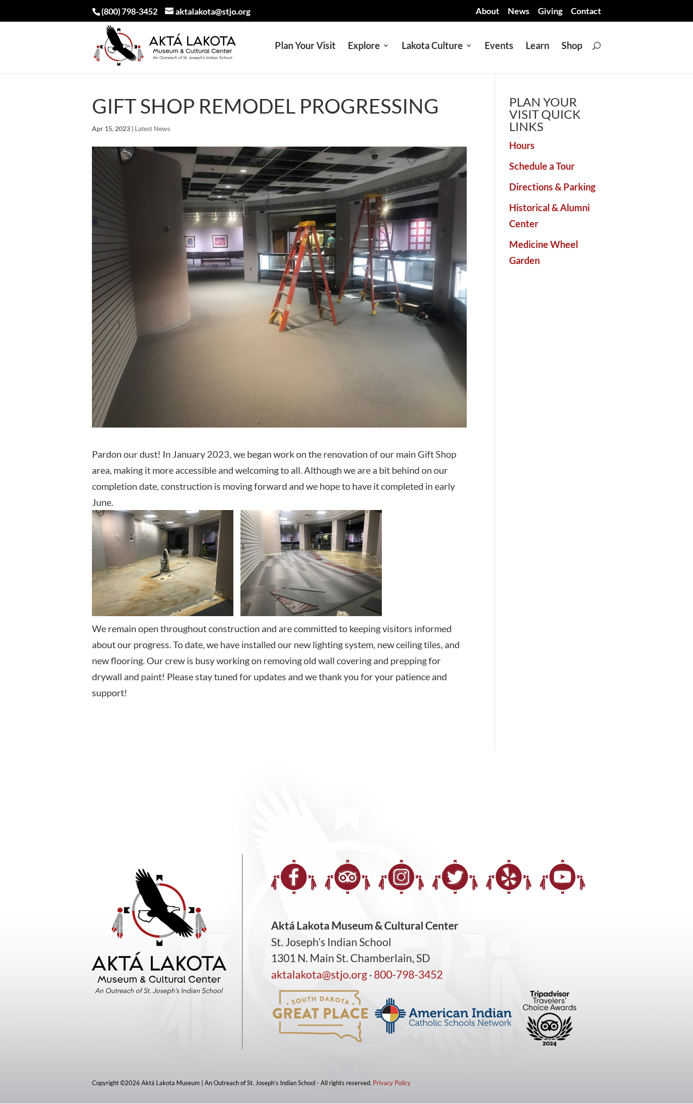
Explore (364, 46)
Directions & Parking (552, 186)
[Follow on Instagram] (401, 876)
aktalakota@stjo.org (319, 974)
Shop (571, 46)
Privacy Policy (392, 1083)
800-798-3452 (408, 974)
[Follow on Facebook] (293, 876)
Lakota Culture (432, 46)
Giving (550, 11)
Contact (586, 11)
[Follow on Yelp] (508, 876)
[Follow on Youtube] (562, 876)
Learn (537, 46)
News (518, 11)
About (487, 11)
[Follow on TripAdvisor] (347, 876)
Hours (522, 145)
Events (499, 46)
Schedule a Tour (542, 166)
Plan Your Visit (305, 46)
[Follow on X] (455, 876)
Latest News (152, 128)
